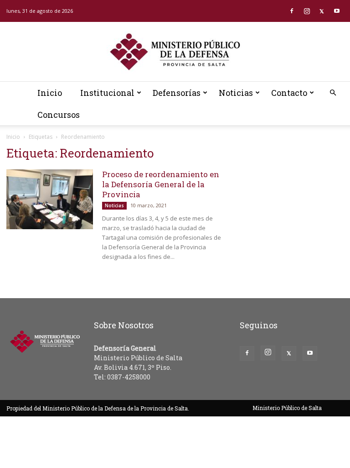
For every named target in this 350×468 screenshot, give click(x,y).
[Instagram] (307, 11)
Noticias (236, 92)
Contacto (289, 92)
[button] (333, 93)
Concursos (58, 114)
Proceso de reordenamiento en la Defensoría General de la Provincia (160, 184)
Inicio (49, 92)
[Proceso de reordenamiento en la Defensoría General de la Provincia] (49, 199)
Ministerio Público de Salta (287, 407)
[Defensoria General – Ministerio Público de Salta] (175, 52)
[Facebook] (292, 11)
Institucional (107, 92)
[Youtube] (337, 11)
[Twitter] (322, 11)
